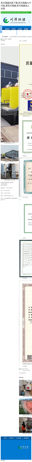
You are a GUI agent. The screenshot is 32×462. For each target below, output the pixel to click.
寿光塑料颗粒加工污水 (9, 143)
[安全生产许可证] (23, 369)
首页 (5, 438)
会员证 (24, 238)
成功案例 (26, 29)
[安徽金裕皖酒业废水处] (11, 179)
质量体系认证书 (26, 116)
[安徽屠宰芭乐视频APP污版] (11, 160)
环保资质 (25, 278)
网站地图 (3, 460)
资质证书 (25, 156)
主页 (20, 40)
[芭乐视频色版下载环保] (23, 447)
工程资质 (25, 366)
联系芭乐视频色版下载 (10, 33)
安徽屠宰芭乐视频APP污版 (10, 161)
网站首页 (7, 29)
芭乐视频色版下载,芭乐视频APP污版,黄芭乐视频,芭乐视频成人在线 (16, 6)
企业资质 (20, 29)
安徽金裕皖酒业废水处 (9, 180)
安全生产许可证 (26, 370)
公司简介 (13, 29)
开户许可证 (25, 197)
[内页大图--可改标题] (6, 39)
